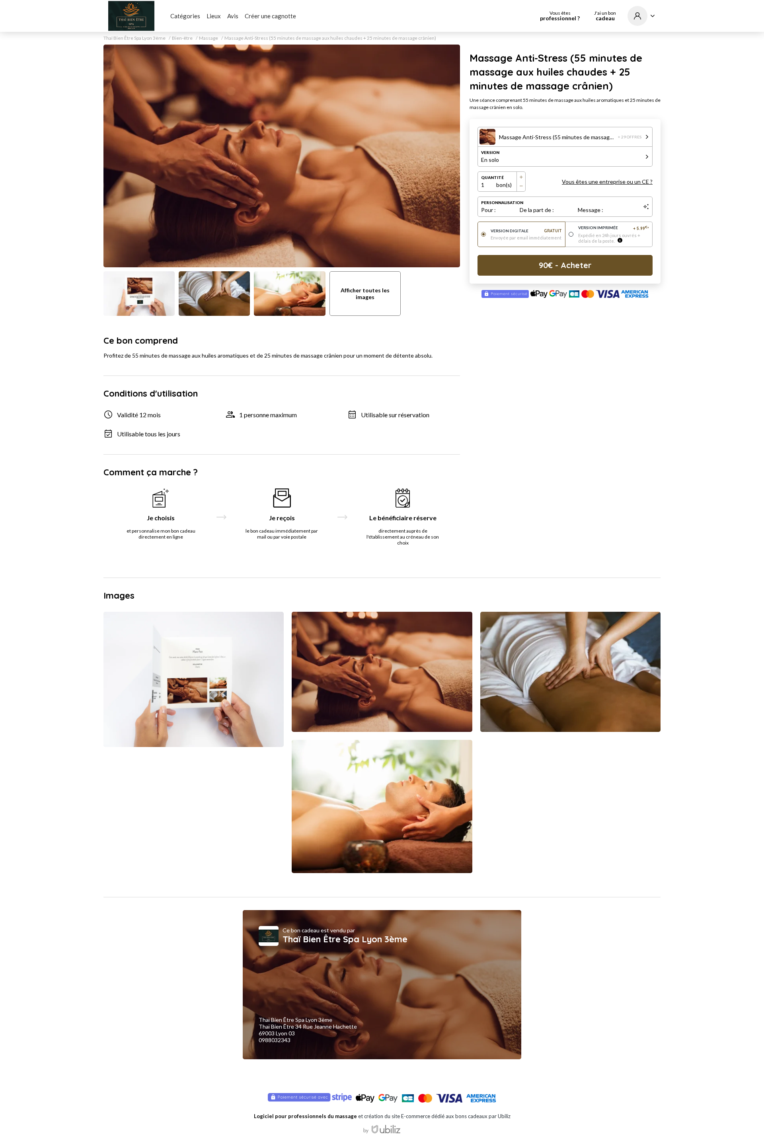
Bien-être (182, 38)
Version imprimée (613, 228)
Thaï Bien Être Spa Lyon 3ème (134, 38)
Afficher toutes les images (365, 293)
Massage (208, 38)
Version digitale (526, 230)
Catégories (185, 15)
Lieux (214, 15)
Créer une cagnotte (270, 15)
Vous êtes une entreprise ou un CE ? (607, 181)
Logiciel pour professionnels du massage (305, 1116)
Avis (232, 15)
